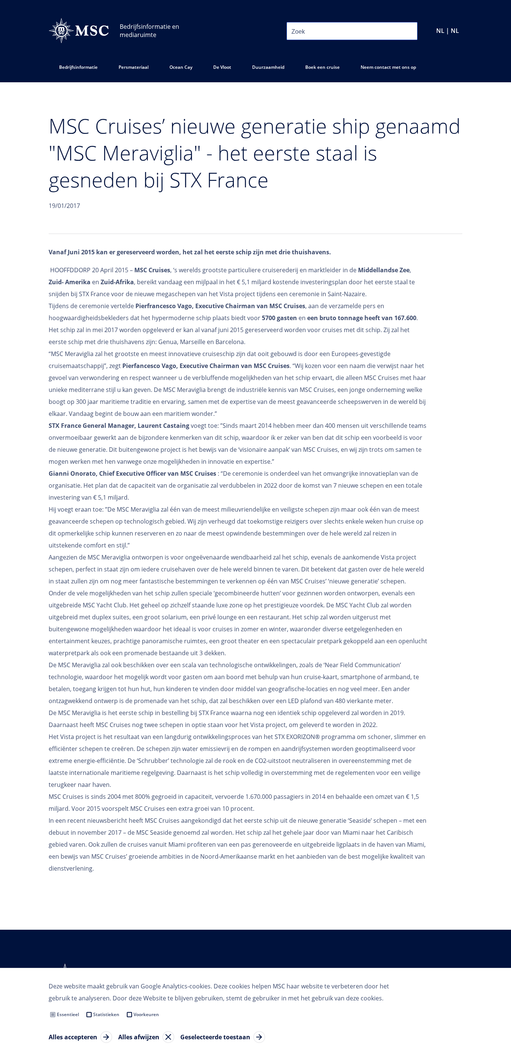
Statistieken (106, 1014)
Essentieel (68, 1014)
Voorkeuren (146, 1014)
